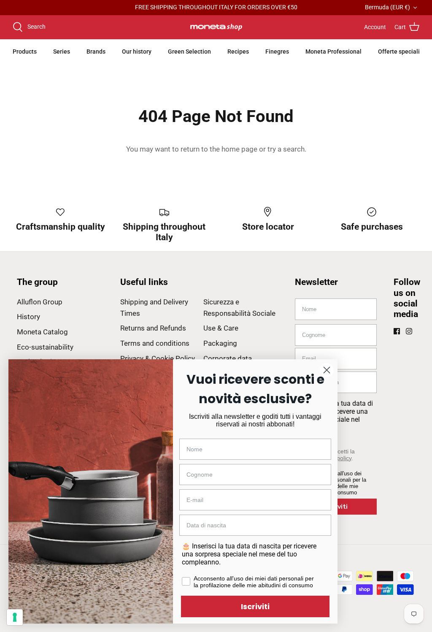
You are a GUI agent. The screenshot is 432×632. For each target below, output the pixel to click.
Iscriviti (255, 606)
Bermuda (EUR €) (387, 7)
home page (239, 149)
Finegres (277, 51)
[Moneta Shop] (216, 27)
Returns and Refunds (153, 328)
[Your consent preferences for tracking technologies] (15, 617)
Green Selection (189, 51)
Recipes (238, 51)
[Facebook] (397, 331)
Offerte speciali (399, 51)
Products (25, 51)
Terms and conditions (154, 343)
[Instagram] (409, 331)
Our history (136, 51)
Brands (95, 51)
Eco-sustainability (45, 347)
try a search (286, 149)
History (28, 316)
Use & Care (220, 328)
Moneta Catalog (42, 332)
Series (61, 51)
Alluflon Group (39, 302)
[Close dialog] (326, 370)
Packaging (220, 343)
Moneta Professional (333, 51)
